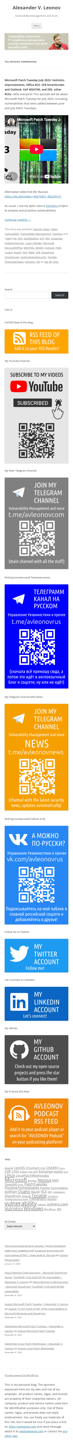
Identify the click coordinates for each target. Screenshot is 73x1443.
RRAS (32, 252)
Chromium (33, 1168)
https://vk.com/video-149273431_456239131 (33, 196)
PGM (58, 248)
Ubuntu (52, 1199)
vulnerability (21, 1203)
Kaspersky (57, 238)
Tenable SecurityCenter (16, 1199)
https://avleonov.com (22, 1426)
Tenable (52, 257)
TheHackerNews (14, 262)
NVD (55, 1180)
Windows (33, 1208)
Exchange (46, 1171)
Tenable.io (53, 1196)
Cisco (62, 1168)
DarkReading (31, 238)
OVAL (21, 1184)
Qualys (9, 252)
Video (54, 229)
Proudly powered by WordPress (22, 1375)
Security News (41, 229)
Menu (37, 25)
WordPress (50, 1209)
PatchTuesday (35, 1184)
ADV (20, 238)
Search (8, 289)
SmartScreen (12, 257)
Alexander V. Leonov (37, 8)
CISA (42, 1168)
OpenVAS (11, 1184)
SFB (38, 252)
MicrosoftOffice (14, 248)
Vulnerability (12, 234)
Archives (10, 1221)
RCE (25, 252)
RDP (50, 1192)
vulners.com (57, 1204)
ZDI (38, 262)
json (65, 1171)
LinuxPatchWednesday (32, 1175)
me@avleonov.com (31, 1431)
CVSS (15, 1171)
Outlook (49, 248)
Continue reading (18, 220)
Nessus (44, 1180)
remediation (59, 1192)
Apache (9, 1168)
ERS (47, 238)
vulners (42, 1204)
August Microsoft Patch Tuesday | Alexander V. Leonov (36, 1304)
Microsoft (48, 243)
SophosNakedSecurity (33, 257)
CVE (8, 1171)
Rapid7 (18, 252)
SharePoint (47, 252)
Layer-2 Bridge (33, 243)
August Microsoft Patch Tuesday (36, 1331)
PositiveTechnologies (22, 1187)
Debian (24, 1171)
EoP (42, 238)
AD (15, 238)
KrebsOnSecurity (14, 243)
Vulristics (52, 206)
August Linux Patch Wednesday (36, 1348)
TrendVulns (37, 1199)
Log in (8, 309)
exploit (58, 1171)
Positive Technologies (54, 1188)
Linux (10, 1175)
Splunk (26, 1196)
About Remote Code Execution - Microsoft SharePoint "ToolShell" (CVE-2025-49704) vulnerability (36, 1286)
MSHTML (29, 248)
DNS (30, 1171)
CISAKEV (52, 1168)
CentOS (19, 1168)
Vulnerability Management (35, 234)
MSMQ (40, 248)
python (11, 1191)
